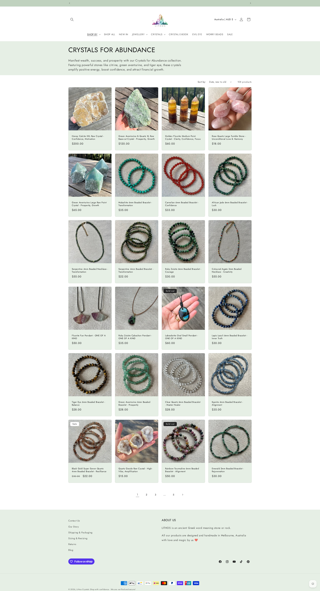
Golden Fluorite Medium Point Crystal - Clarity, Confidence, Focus (183, 138)
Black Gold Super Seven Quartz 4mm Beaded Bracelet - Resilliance (89, 470)
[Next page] (182, 494)
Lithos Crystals (82, 589)
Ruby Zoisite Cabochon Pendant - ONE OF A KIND (135, 337)
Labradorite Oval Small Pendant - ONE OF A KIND (181, 337)
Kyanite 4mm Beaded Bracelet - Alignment (227, 403)
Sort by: (202, 82)
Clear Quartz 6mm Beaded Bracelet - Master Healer (182, 403)
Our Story (73, 526)
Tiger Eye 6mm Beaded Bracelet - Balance (88, 403)
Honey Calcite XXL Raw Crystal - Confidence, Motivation (88, 138)
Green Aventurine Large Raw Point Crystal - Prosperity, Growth (89, 204)
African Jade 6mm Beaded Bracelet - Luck (230, 204)
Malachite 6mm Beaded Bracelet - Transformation (135, 204)
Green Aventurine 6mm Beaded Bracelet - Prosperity (134, 403)
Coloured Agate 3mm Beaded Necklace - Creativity (227, 270)
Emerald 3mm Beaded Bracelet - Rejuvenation (228, 470)
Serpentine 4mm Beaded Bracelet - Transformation (135, 270)
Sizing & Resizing (77, 538)
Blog (70, 550)
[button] (72, 19)
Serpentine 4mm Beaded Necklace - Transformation (90, 270)
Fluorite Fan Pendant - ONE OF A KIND (89, 337)
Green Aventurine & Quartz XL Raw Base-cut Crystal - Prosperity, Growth (136, 138)
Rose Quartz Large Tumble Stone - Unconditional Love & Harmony (229, 138)
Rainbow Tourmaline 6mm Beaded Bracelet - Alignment (182, 470)
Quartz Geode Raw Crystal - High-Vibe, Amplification (135, 470)
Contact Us (74, 520)
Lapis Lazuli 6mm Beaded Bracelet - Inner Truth (229, 337)
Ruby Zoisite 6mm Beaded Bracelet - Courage (183, 270)
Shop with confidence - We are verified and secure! (113, 589)
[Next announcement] (250, 3)
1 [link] (137, 494)
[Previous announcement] (69, 3)
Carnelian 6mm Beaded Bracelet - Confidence (182, 204)
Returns (72, 544)
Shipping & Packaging (80, 532)
